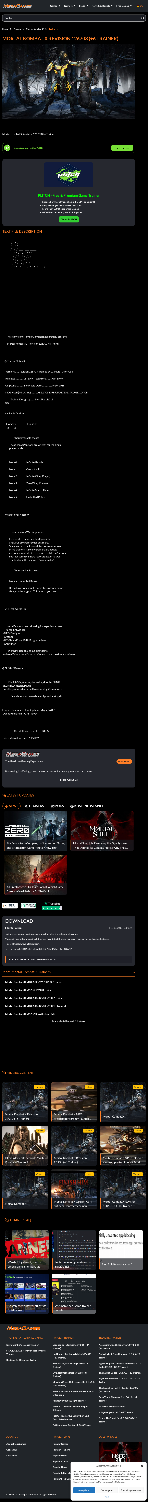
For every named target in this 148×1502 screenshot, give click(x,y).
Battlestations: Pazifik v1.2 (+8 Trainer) (72, 1425)
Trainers (53, 29)
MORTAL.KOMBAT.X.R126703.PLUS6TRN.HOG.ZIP (32, 959)
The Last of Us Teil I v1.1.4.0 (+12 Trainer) (120, 1372)
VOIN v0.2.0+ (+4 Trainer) (112, 1406)
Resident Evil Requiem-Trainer (22, 1359)
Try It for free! (122, 147)
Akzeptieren (84, 1490)
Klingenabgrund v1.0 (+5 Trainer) (116, 1412)
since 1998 (123, 761)
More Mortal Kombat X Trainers (68, 1020)
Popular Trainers (61, 1449)
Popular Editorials (62, 1472)
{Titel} (107, 1497)
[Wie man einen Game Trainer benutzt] (74, 1293)
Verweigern (106, 1490)
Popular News (60, 1467)
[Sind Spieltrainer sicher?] (121, 1249)
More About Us (69, 779)
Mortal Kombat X (35, 29)
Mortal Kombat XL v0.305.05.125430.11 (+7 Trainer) (34, 997)
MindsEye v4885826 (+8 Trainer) (69, 1400)
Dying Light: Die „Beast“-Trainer (22, 1344)
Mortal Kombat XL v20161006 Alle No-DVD (30, 1013)
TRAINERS (36, 806)
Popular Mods (60, 1455)
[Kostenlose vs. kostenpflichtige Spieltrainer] (27, 1293)
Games (17, 29)
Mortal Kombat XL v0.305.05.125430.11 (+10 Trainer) (35, 1005)
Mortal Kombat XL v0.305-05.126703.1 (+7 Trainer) (34, 981)
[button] (142, 1465)
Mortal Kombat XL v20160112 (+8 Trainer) (29, 989)
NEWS (13, 806)
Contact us (11, 1449)
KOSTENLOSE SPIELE (89, 806)
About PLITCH (69, 219)
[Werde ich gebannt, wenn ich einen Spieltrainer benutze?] (27, 1249)
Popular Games (60, 1443)
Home (5, 29)
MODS (59, 806)
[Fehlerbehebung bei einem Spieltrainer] (74, 1249)
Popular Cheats (60, 1461)
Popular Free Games (63, 1478)
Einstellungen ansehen (131, 1490)
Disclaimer (11, 1455)
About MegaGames (16, 1443)
